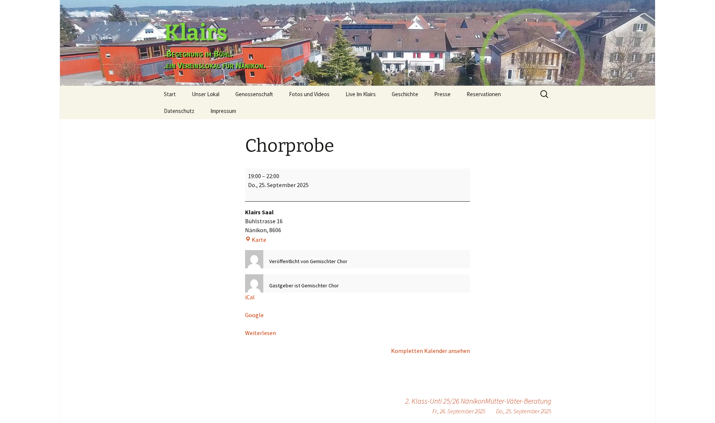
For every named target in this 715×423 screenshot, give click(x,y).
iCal (250, 297)
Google (254, 315)
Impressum (223, 110)
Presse (442, 94)
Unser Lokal (205, 94)
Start (170, 94)
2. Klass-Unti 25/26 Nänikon (445, 405)
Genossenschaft (254, 94)
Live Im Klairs (361, 94)
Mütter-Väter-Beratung (518, 405)
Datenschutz (179, 110)
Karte (259, 239)
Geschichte (405, 94)
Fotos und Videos (309, 94)
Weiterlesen (260, 333)
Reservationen (484, 94)
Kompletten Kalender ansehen (430, 350)
